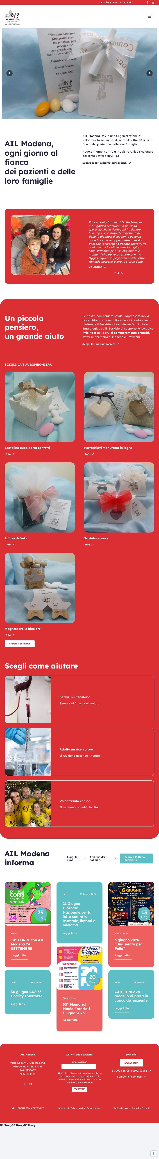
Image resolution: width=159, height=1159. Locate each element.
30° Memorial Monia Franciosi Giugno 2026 (76, 1008)
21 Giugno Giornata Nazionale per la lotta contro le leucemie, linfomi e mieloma (79, 914)
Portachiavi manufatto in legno (108, 448)
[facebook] (147, 2)
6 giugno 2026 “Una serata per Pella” (128, 944)
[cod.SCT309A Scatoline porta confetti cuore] (119, 463)
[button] (115, 273)
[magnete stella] (40, 554)
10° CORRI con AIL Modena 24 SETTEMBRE (27, 944)
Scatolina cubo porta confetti (27, 448)
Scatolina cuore (96, 538)
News (13, 982)
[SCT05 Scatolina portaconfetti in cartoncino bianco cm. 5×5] (40, 373)
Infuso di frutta (16, 538)
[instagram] (153, 2)
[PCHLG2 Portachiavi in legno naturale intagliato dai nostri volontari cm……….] (119, 373)
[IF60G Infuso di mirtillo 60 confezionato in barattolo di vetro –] (40, 463)
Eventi (14, 933)
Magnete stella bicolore (23, 629)
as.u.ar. (128, 1108)
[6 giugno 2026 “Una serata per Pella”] (131, 884)
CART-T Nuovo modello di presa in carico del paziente (131, 996)
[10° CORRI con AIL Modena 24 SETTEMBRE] (28, 884)
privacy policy (92, 1073)
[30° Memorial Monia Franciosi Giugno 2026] (79, 948)
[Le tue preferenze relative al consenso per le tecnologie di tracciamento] (154, 1154)
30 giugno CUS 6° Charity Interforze (26, 994)
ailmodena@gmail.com (27, 1066)
